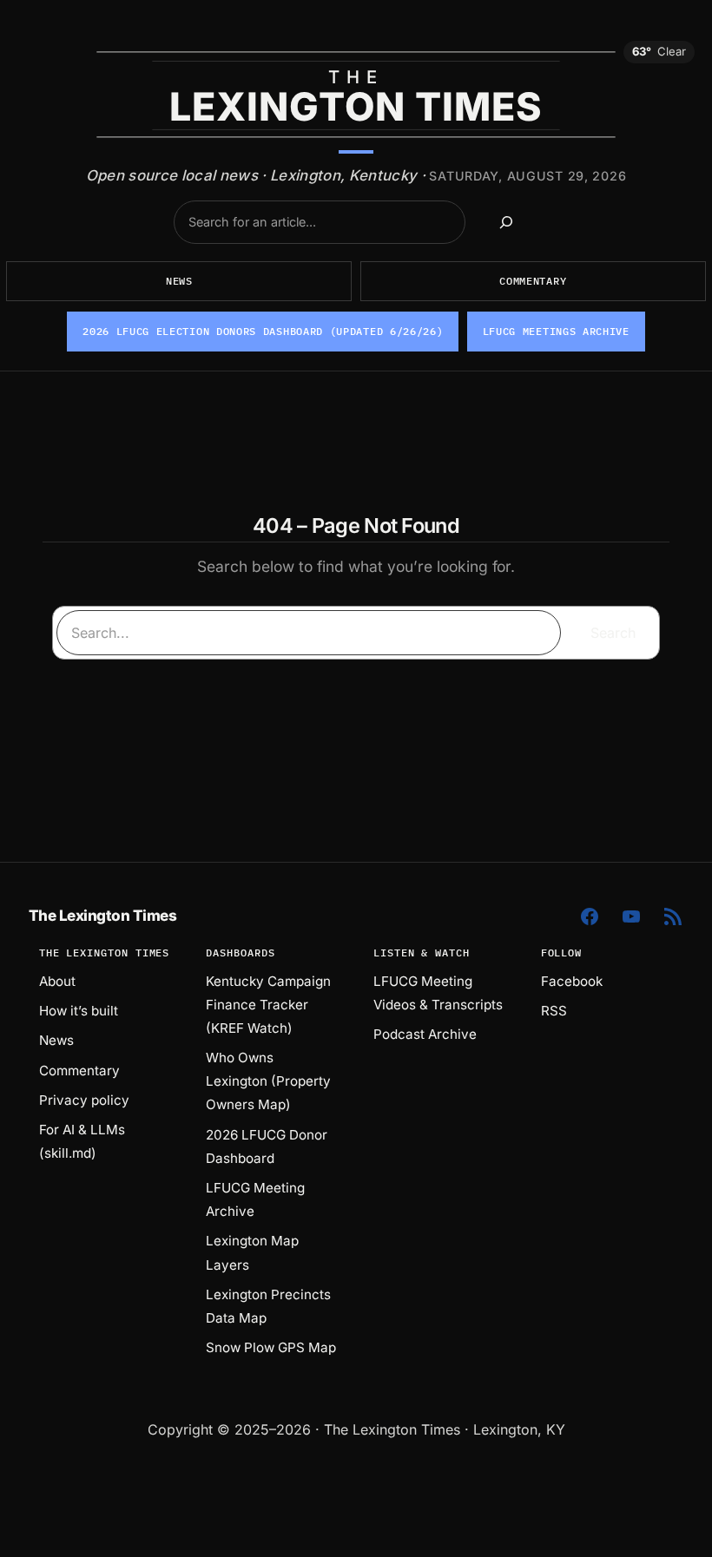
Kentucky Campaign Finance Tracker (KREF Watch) (268, 1004)
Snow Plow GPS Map (271, 1347)
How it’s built (78, 1010)
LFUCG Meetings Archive (556, 331)
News (179, 280)
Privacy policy (84, 1100)
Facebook (572, 981)
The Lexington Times (102, 915)
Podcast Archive (425, 1034)
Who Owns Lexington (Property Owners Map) (268, 1081)
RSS (554, 1010)
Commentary (532, 280)
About (57, 981)
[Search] (506, 222)
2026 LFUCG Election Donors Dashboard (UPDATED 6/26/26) (262, 331)
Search (613, 632)
